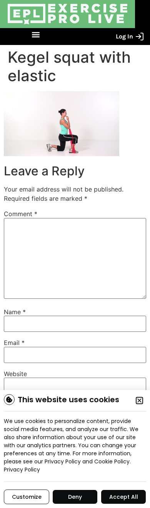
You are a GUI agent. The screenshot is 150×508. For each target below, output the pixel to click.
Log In (124, 36)
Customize (27, 497)
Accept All (123, 497)
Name (15, 312)
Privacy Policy (22, 469)
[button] (35, 34)
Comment (20, 214)
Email (14, 343)
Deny (75, 497)
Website (15, 374)
